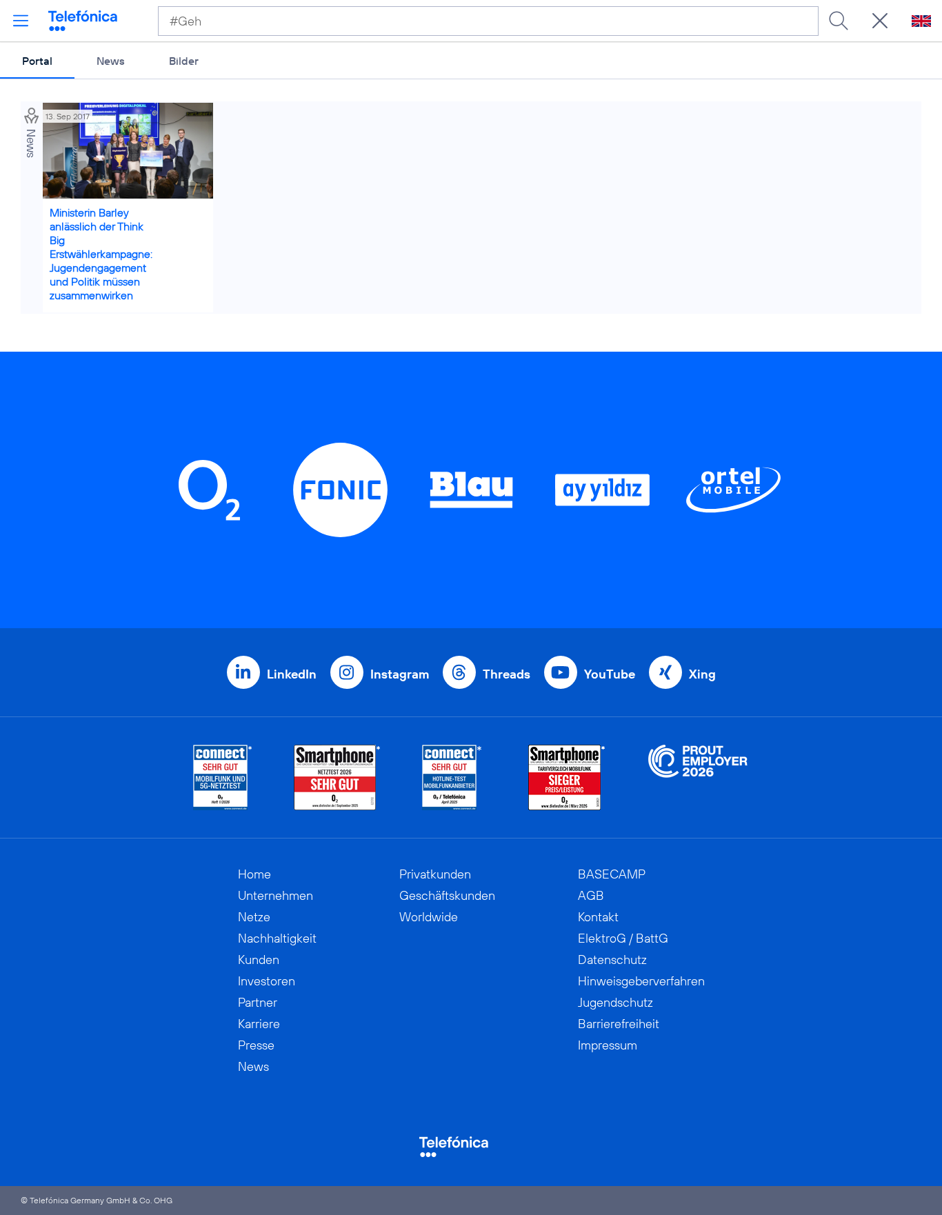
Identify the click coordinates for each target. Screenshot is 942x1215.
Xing (702, 674)
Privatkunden (435, 874)
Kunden (258, 959)
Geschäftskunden (447, 895)
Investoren (266, 981)
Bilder (184, 61)
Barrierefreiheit (618, 1024)
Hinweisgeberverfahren (641, 981)
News (111, 61)
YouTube (609, 674)
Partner (257, 1002)
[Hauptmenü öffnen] (20, 20)
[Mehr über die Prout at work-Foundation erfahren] (698, 777)
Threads (506, 674)
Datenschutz (612, 959)
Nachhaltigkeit (277, 938)
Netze (254, 917)
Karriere (259, 1024)
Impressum (607, 1045)
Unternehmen (275, 895)
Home (254, 874)
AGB (591, 895)
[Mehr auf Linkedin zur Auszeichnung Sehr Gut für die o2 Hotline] (452, 777)
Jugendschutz (615, 1002)
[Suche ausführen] (838, 20)
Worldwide (428, 917)
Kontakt (598, 917)
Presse (256, 1045)
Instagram (399, 674)
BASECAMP (611, 874)
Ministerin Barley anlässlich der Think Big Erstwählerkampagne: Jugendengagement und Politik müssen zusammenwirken (101, 253)
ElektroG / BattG (623, 938)
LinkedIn (292, 674)
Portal (37, 61)
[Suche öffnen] (880, 20)
